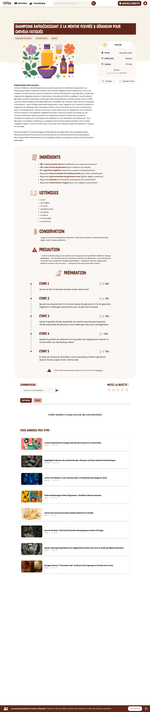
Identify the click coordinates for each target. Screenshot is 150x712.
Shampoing (46, 21)
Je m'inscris (135, 708)
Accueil (17, 21)
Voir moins (18, 140)
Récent (37, 400)
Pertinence (26, 400)
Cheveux (36, 21)
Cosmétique (27, 21)
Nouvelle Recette (131, 3)
